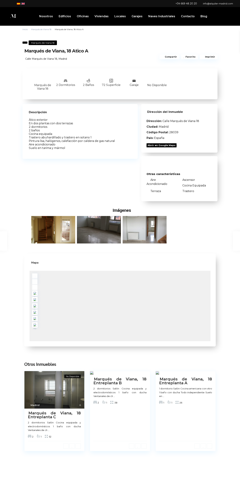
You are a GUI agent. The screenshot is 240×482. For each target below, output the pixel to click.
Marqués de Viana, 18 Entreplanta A (185, 381)
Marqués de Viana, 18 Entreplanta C (54, 415)
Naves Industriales (161, 16)
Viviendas (102, 16)
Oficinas (83, 16)
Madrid (63, 58)
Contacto (188, 16)
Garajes (137, 16)
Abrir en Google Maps (162, 145)
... (48, 430)
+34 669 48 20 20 (186, 3)
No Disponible (157, 85)
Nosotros (46, 16)
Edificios (65, 16)
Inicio (25, 29)
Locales (120, 16)
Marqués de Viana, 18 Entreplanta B (119, 381)
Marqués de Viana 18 (41, 29)
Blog (203, 16)
